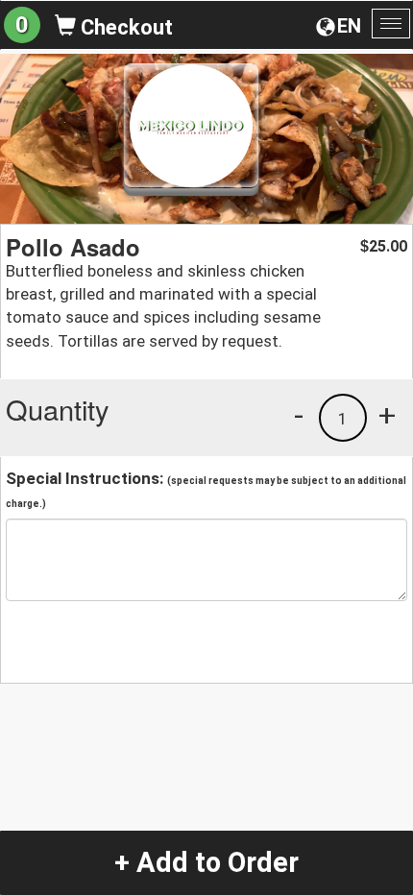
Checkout (124, 27)
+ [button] (387, 415)
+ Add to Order (206, 862)
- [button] (299, 415)
